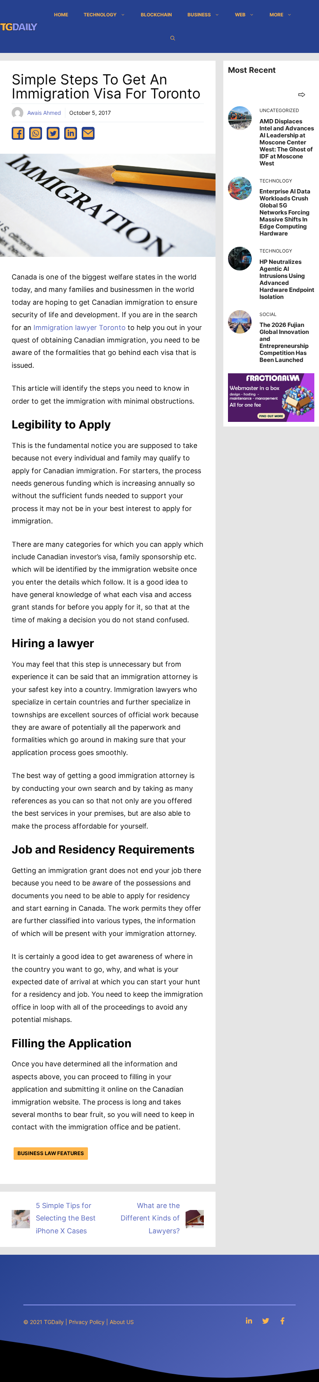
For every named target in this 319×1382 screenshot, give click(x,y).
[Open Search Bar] (173, 38)
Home (61, 15)
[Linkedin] (248, 1320)
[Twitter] (265, 1320)
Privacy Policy (87, 1322)
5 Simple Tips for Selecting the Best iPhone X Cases (66, 1218)
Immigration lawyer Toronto (79, 327)
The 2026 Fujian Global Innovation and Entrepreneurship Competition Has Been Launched (284, 342)
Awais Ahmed (44, 112)
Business (199, 15)
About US (122, 1322)
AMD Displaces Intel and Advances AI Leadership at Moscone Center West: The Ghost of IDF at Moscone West (286, 142)
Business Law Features (51, 1153)
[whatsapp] (35, 133)
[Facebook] (282, 1320)
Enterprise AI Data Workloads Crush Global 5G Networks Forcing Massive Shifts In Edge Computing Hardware (284, 212)
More (276, 15)
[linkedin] (70, 133)
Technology (100, 15)
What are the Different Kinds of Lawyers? (150, 1218)
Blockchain (156, 15)
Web (240, 15)
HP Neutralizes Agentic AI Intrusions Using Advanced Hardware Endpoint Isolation (286, 279)
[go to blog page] (302, 94)
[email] (88, 133)
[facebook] (18, 133)
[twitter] (53, 133)
